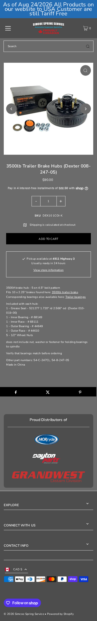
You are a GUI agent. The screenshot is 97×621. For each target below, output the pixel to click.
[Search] (87, 46)
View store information (48, 270)
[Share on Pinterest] (80, 391)
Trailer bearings (75, 297)
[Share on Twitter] (48, 391)
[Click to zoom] (85, 70)
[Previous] (8, 9)
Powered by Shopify (60, 614)
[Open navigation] (8, 28)
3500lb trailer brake (65, 292)
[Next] (88, 9)
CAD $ (17, 569)
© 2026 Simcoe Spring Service (24, 614)
